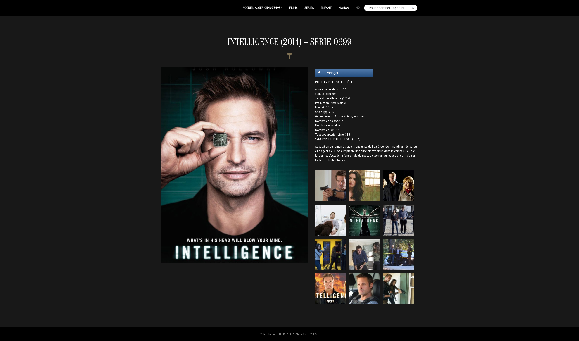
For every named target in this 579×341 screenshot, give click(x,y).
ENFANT (326, 7)
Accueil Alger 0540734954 (262, 7)
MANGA (344, 7)
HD (358, 7)
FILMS (293, 7)
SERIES (309, 7)
